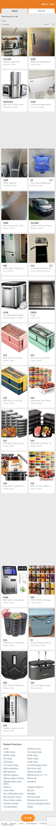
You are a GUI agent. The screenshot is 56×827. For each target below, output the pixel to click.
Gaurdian (31, 781)
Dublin (13, 64)
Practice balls (33, 797)
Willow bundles (34, 772)
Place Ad (41, 11)
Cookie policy (45, 824)
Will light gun (9, 772)
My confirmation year (13, 793)
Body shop (32, 755)
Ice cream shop (10, 765)
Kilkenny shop (34, 749)
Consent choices (7, 825)
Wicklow (10, 271)
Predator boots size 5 (37, 800)
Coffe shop (32, 762)
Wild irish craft (34, 768)
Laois (41, 186)
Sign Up (45, 4)
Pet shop (7, 758)
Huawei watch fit (35, 787)
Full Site (4, 824)
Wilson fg (31, 778)
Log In (52, 4)
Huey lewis (8, 790)
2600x (30, 807)
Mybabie (31, 793)
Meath (38, 64)
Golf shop (8, 762)
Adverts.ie (12, 4)
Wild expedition (10, 768)
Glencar (7, 787)
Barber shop (9, 755)
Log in (21, 824)
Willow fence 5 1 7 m (37, 775)
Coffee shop (9, 752)
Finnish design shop (37, 765)
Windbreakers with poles (12, 782)
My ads (30, 790)
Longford (19, 318)
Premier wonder (11, 803)
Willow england (10, 775)
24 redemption (10, 807)
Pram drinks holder (12, 800)
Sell (29, 818)
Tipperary (41, 107)
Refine (46, 24)
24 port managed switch (38, 803)
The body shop (34, 752)
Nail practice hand (12, 797)
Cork (38, 318)
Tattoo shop (32, 758)
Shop (6, 749)
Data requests (32, 824)
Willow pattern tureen (13, 778)
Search (14, 11)
